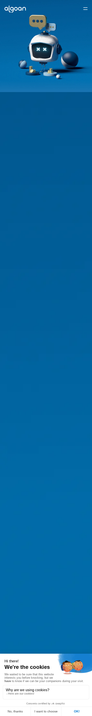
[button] (85, 9)
